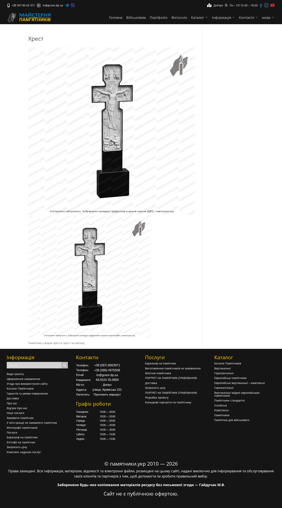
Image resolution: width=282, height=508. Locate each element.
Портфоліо (158, 17)
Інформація (221, 17)
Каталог (197, 17)
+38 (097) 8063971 (107, 365)
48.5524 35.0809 (107, 379)
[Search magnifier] (64, 365)
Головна (115, 17)
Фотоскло (179, 17)
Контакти (246, 17)
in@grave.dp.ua (107, 375)
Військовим (136, 17)
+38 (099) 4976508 (107, 370)
